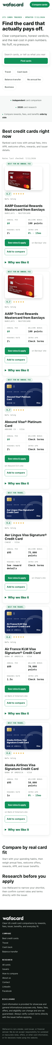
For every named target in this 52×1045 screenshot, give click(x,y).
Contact (6, 982)
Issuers (5, 969)
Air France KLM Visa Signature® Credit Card (23, 651)
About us (6, 978)
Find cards (26, 61)
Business (9, 87)
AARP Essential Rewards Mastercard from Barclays (25, 207)
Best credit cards (10, 938)
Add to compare (16, 251)
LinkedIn (6, 986)
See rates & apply (17, 242)
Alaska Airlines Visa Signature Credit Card (22, 767)
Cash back (22, 72)
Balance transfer (13, 79)
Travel (8, 72)
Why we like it (18, 262)
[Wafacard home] (13, 4)
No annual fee (34, 79)
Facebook (7, 991)
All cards (6, 964)
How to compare (10, 973)
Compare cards (39, 4)
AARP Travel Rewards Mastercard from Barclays (25, 315)
